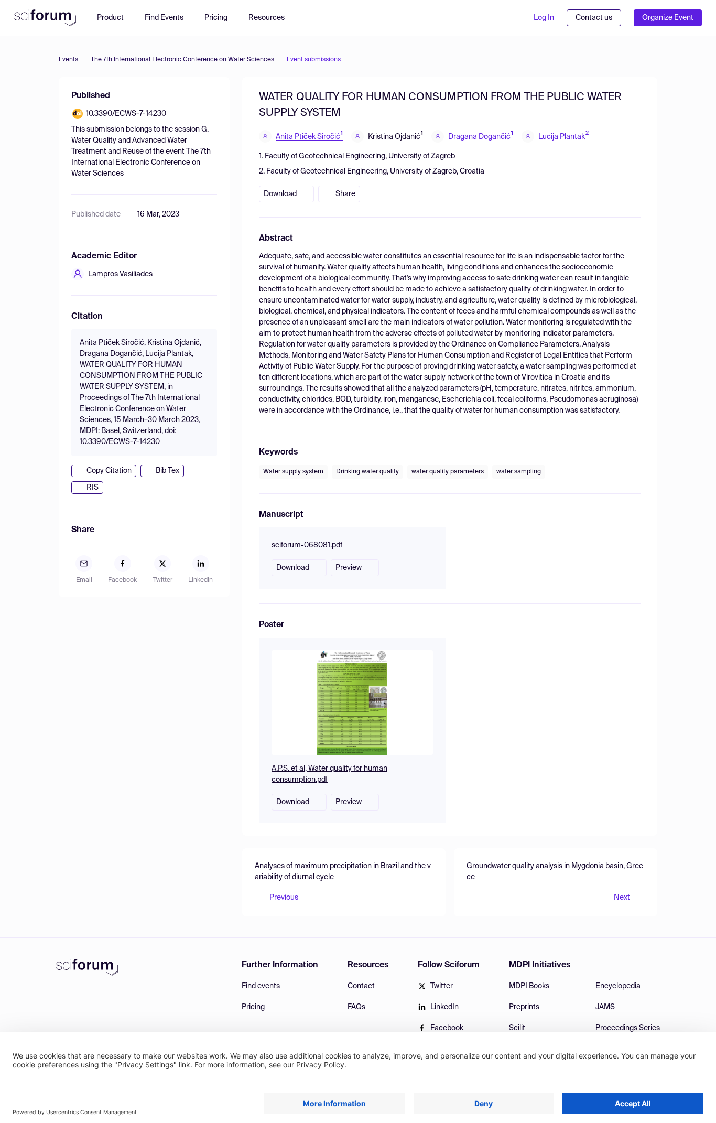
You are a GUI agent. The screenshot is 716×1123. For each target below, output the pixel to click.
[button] (271, 18)
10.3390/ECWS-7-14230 (126, 113)
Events (68, 60)
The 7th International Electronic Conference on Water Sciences (182, 60)
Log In (544, 17)
